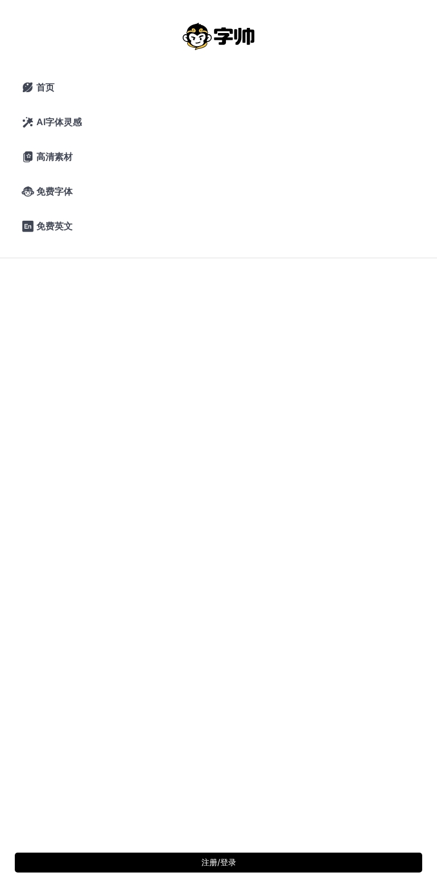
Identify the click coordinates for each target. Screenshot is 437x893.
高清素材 (47, 157)
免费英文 (47, 226)
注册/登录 (218, 862)
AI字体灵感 (52, 122)
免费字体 (47, 191)
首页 (38, 87)
